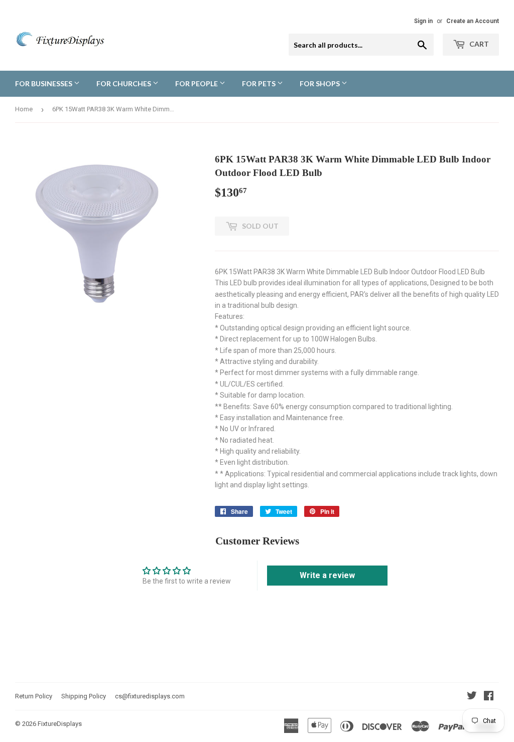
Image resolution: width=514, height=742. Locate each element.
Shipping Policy (83, 696)
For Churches (124, 83)
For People (197, 83)
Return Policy (33, 696)
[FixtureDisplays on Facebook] (488, 697)
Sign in (423, 21)
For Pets (259, 83)
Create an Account (472, 21)
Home (24, 109)
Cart (478, 44)
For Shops (320, 83)
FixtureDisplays (60, 723)
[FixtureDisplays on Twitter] (472, 697)
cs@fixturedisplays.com (150, 696)
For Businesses (44, 83)
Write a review (327, 575)
